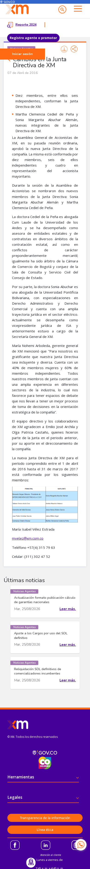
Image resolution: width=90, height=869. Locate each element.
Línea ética (45, 829)
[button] (62, 9)
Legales (14, 797)
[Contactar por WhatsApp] (81, 845)
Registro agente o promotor (33, 38)
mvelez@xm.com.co (27, 538)
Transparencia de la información (45, 818)
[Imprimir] (64, 49)
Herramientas (20, 777)
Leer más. (68, 609)
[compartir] (74, 49)
